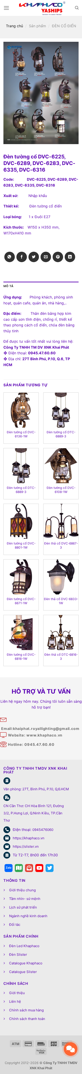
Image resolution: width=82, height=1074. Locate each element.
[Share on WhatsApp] (9, 257)
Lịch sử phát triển (23, 907)
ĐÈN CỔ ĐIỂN (64, 26)
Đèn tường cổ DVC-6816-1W (21, 656)
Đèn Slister (18, 954)
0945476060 (42, 830)
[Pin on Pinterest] (58, 257)
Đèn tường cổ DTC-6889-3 (61, 434)
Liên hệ (15, 1001)
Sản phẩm (37, 26)
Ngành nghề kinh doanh (28, 916)
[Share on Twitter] (33, 257)
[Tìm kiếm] (77, 7)
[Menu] (6, 8)
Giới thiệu (17, 993)
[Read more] (9, 868)
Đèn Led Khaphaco (24, 946)
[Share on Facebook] (21, 257)
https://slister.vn (26, 846)
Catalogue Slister (23, 972)
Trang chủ (14, 26)
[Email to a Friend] (45, 257)
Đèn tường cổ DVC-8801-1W (21, 545)
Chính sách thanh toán (27, 1019)
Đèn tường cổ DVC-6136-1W (21, 434)
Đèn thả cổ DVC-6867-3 (61, 545)
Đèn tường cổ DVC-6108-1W (61, 490)
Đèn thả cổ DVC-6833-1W (61, 601)
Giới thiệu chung (22, 890)
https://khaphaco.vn (28, 838)
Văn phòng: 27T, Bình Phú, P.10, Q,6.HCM (36, 789)
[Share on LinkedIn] (70, 257)
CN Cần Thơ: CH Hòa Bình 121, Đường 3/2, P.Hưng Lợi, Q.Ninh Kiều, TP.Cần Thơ (33, 813)
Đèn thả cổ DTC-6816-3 (61, 656)
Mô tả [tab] (8, 286)
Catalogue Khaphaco (25, 963)
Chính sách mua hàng (26, 1010)
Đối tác (14, 924)
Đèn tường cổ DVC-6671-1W (21, 601)
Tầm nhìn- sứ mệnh (24, 899)
